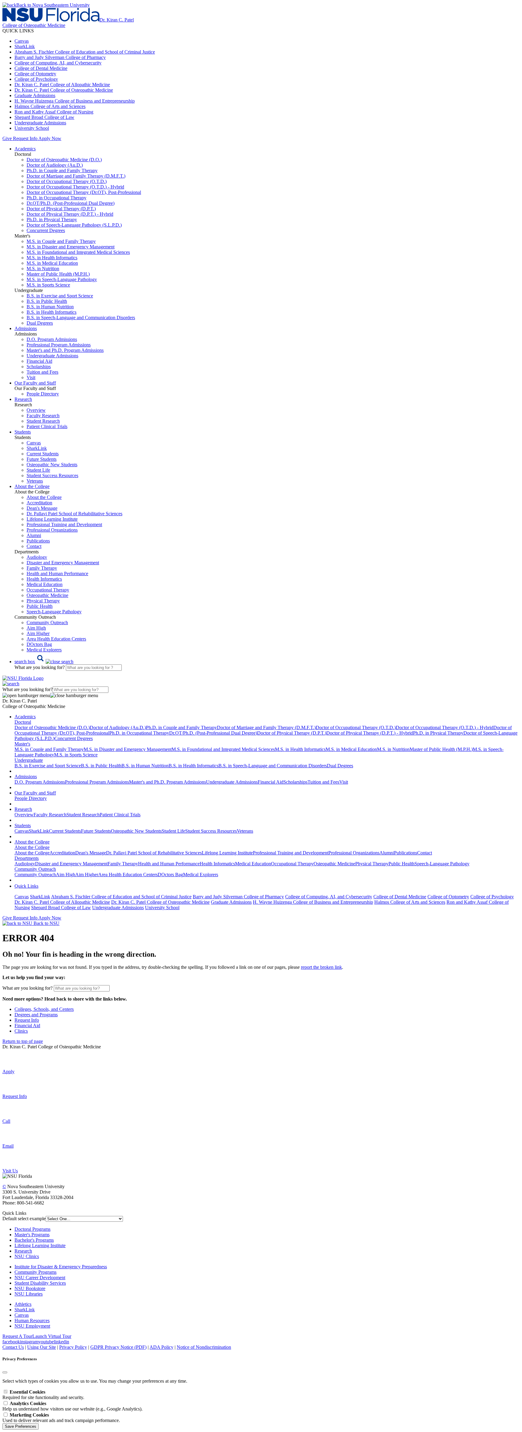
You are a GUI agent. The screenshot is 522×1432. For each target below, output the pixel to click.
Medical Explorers (44, 649)
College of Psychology (36, 79)
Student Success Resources (52, 475)
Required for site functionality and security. (43, 1394)
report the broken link (321, 967)
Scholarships (39, 366)
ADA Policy (161, 1347)
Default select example (24, 1218)
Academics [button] (25, 148)
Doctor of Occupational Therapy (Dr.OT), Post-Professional (84, 192)
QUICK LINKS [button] (18, 30)
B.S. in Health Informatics (51, 312)
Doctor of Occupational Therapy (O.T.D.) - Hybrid (75, 186)
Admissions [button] (25, 328)
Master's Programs (32, 1234)
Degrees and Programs (36, 1014)
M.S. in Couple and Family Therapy (61, 241)
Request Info (25, 138)
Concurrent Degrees (46, 230)
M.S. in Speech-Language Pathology (62, 279)
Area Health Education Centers (56, 638)
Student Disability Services (40, 1283)
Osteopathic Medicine (47, 595)
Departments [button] (26, 858)
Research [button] (23, 399)
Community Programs (35, 1272)
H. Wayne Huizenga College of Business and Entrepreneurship (74, 100)
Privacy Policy (73, 1347)
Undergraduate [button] (28, 760)
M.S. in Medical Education (52, 263)
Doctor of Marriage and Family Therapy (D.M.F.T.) (76, 176)
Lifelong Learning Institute (52, 519)
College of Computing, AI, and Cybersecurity (58, 62)
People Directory (43, 393)
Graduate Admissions (34, 95)
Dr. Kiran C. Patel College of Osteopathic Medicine (63, 90)
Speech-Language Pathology (54, 611)
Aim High (36, 628)
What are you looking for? (40, 667)
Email (8, 1146)
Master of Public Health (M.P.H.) (58, 274)
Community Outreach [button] (35, 869)
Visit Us (10, 1170)
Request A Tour (17, 1336)
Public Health (40, 606)
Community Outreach (47, 622)
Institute (22, 1266)
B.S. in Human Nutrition (50, 306)
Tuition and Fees (42, 372)
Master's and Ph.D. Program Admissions (65, 350)
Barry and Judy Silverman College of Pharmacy (60, 57)
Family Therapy (42, 568)
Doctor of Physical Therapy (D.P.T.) (61, 208)
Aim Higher (38, 633)
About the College (44, 497)
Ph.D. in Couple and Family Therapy (62, 170)
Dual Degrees (40, 323)
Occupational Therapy (48, 589)
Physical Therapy (43, 600)
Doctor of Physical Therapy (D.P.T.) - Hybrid (70, 214)
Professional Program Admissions (59, 344)
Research (23, 1250)
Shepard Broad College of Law (44, 117)
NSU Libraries (28, 1293)
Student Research (43, 421)
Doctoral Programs (32, 1229)
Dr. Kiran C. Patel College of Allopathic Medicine (62, 84)
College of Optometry (35, 73)
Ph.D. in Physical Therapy (52, 219)
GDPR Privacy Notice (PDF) (118, 1347)
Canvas (21, 41)
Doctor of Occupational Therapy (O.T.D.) (67, 181)
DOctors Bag (39, 644)
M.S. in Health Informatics (52, 257)
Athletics (22, 1304)
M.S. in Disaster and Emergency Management (70, 246)
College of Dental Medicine (40, 68)
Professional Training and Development (64, 524)
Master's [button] (22, 743)
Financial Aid (39, 361)
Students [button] (22, 431)
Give (7, 138)
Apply (8, 1071)
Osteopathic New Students (52, 464)
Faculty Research (43, 415)
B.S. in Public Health (47, 301)
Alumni (34, 535)
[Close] (4, 1372)
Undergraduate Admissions (40, 122)
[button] (43, 661)
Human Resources (32, 1320)
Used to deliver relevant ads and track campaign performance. (61, 1417)
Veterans (35, 480)
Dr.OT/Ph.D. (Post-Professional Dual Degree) (70, 203)
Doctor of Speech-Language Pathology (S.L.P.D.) (74, 225)
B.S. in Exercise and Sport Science (60, 295)
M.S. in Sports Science (48, 284)
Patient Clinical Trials (47, 426)
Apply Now (49, 138)
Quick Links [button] (26, 886)
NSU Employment (32, 1326)
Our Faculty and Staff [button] (35, 382)
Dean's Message (42, 508)
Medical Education (45, 584)
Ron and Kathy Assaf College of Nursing (53, 111)
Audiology (37, 557)
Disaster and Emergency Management (63, 562)
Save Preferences (20, 1426)
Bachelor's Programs (34, 1240)
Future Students (41, 459)
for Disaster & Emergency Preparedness (68, 1266)
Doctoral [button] (22, 722)
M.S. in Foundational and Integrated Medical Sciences (78, 252)
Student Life (38, 470)
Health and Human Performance (57, 573)
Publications (38, 540)
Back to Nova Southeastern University (53, 5)
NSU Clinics (26, 1256)
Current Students (43, 453)
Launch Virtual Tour (51, 1336)
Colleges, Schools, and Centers (44, 1009)
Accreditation (39, 502)
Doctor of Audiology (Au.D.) (55, 165)
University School (31, 128)
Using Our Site (41, 1347)
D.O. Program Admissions (52, 339)
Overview (36, 410)
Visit (31, 377)
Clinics (21, 1031)
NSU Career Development (39, 1277)
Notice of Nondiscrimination (204, 1347)
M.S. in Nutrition (43, 268)
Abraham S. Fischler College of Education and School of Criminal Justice (84, 51)
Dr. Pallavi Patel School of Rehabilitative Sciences (74, 513)
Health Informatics (44, 579)
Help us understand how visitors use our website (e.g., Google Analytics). (72, 1406)
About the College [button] (32, 486)
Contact (34, 546)
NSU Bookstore (29, 1288)
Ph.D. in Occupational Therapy (56, 197)
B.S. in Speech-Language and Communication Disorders (81, 317)
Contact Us (13, 1347)
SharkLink (24, 46)
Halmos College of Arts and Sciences (49, 106)
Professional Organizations (52, 529)
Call (6, 1121)
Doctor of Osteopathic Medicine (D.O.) (64, 159)
